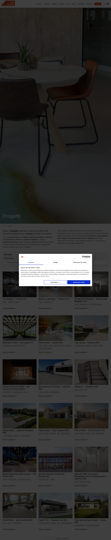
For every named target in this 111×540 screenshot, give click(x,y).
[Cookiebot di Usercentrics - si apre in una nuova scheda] (83, 257)
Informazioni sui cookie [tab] (80, 262)
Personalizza (54, 282)
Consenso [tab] (31, 262)
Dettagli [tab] (55, 262)
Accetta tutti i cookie (79, 282)
